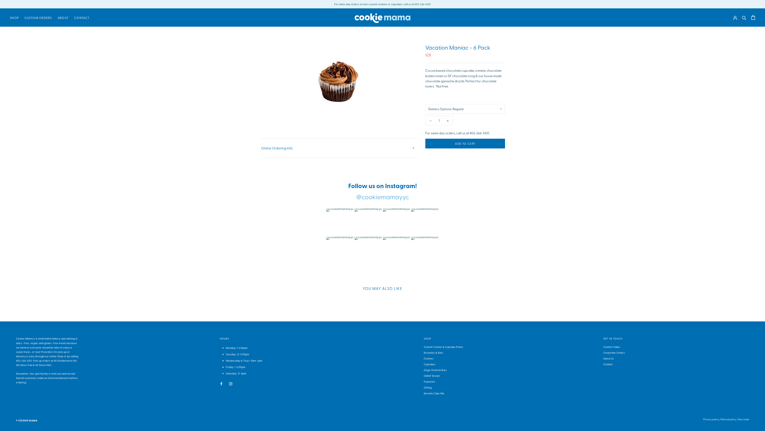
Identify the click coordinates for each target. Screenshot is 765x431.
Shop (14, 18)
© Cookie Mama (26, 420)
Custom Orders (38, 18)
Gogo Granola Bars (435, 370)
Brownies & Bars (433, 352)
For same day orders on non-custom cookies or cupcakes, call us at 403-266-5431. (382, 4)
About (63, 18)
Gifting (428, 387)
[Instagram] (230, 383)
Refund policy (728, 419)
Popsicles (429, 381)
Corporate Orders (614, 352)
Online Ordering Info (277, 148)
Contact (81, 18)
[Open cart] (753, 17)
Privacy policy (711, 419)
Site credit (743, 419)
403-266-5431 (24, 360)
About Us (608, 358)
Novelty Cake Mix (434, 393)
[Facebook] (221, 383)
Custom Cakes (611, 347)
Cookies (429, 358)
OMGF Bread (431, 375)
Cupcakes (429, 364)
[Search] (744, 17)
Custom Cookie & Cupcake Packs (443, 347)
